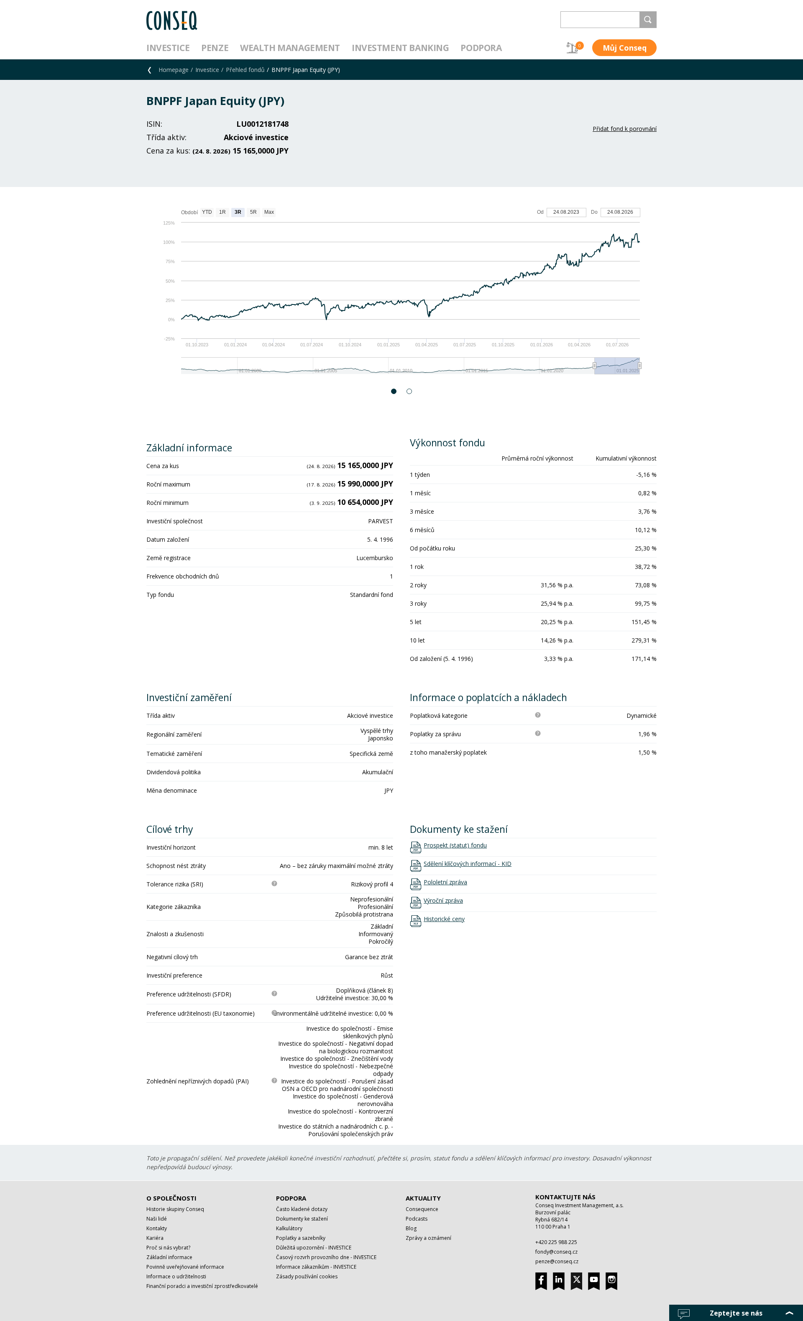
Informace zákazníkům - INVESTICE (316, 1266)
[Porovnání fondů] (572, 47)
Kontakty (156, 1228)
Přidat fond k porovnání (625, 129)
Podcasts (416, 1218)
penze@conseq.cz (556, 1261)
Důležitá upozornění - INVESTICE (313, 1247)
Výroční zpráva (443, 900)
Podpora (480, 48)
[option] (401, 295)
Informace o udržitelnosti (176, 1276)
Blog (411, 1228)
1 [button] (394, 391)
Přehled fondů (245, 70)
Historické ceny (444, 919)
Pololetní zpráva (445, 882)
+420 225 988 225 (556, 1242)
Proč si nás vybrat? (168, 1247)
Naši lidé (156, 1218)
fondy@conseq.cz (556, 1251)
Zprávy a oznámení (428, 1238)
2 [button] (409, 391)
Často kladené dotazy (301, 1209)
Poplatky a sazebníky (300, 1238)
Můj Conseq (625, 48)
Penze (214, 48)
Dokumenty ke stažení (302, 1218)
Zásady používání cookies (307, 1276)
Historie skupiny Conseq (175, 1209)
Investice (167, 48)
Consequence (422, 1209)
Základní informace (169, 1257)
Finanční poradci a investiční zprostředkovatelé (202, 1286)
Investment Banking (400, 48)
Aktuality (423, 1198)
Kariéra (155, 1238)
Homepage (174, 70)
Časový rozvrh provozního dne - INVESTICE (326, 1257)
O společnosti (171, 1198)
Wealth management (290, 48)
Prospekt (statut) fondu (455, 845)
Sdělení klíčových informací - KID (467, 864)
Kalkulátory (289, 1228)
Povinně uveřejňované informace (185, 1266)
